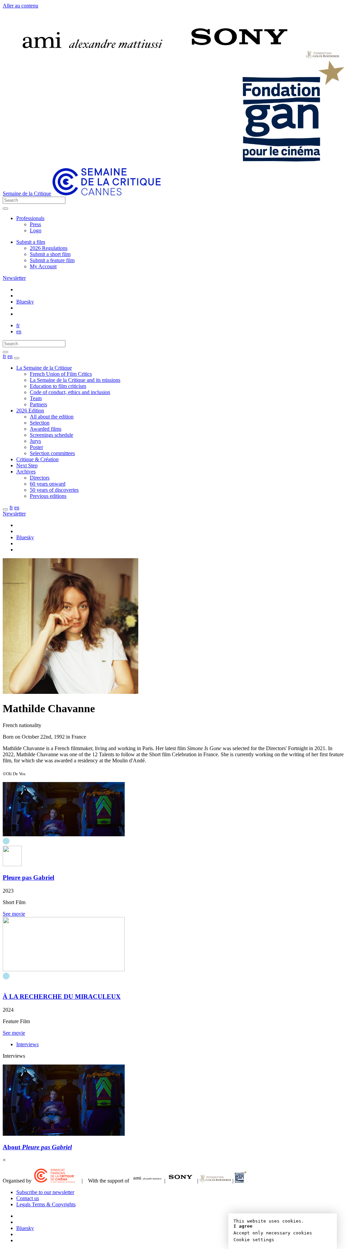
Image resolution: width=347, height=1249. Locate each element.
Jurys (35, 441)
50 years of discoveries (54, 490)
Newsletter (14, 278)
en (18, 331)
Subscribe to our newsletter (45, 1192)
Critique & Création (37, 459)
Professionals (30, 218)
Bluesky (25, 302)
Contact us (27, 1198)
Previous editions (48, 496)
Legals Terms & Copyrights (46, 1204)
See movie (14, 914)
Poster (36, 447)
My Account (43, 266)
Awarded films (45, 429)
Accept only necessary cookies (272, 1232)
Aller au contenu (20, 5)
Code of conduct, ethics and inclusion (70, 392)
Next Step (27, 465)
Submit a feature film (52, 260)
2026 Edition (30, 410)
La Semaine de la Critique (44, 368)
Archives (26, 471)
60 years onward (47, 484)
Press (35, 224)
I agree (242, 1226)
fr (18, 325)
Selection (39, 423)
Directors (39, 478)
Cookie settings (253, 1239)
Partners (38, 404)
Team (36, 398)
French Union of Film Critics (61, 374)
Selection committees (52, 453)
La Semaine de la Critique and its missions (75, 380)
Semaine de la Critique (27, 193)
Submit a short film (50, 254)
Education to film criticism (58, 386)
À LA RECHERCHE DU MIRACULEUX (62, 996)
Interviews (27, 1044)
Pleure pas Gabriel (28, 877)
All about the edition (52, 416)
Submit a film (30, 242)
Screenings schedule (51, 435)
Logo (35, 230)
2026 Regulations (48, 248)
